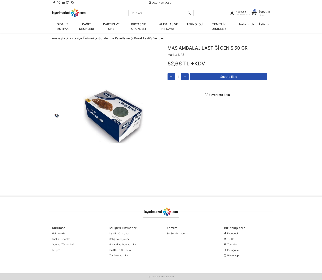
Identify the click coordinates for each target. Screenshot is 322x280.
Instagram (232, 249)
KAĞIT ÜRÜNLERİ (86, 26)
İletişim (264, 24)
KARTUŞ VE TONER (111, 26)
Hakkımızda (246, 24)
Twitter (230, 238)
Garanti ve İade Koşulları (123, 244)
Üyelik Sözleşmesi (119, 233)
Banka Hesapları (61, 238)
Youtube (231, 244)
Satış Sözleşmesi (119, 238)
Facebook (232, 233)
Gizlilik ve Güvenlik (120, 249)
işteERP (154, 276)
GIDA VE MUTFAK (62, 26)
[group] (112, 116)
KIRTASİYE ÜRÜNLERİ (138, 26)
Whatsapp (232, 255)
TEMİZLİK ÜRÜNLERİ (219, 26)
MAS (181, 54)
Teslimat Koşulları (119, 255)
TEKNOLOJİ (195, 24)
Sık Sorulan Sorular (177, 233)
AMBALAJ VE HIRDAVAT (168, 26)
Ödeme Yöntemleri (63, 244)
